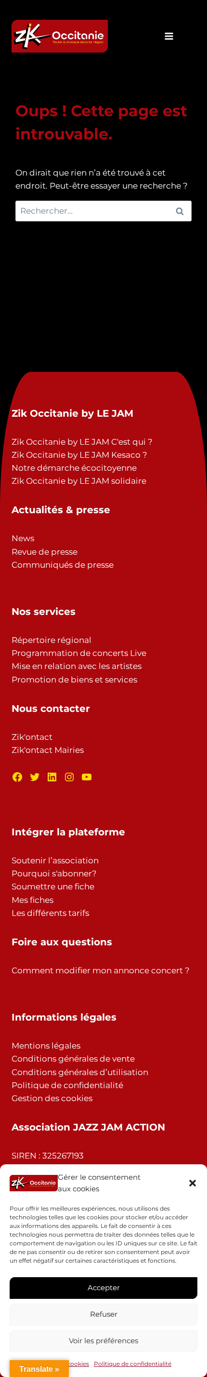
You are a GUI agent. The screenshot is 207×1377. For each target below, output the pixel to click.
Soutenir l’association (55, 860)
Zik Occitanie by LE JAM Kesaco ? (79, 455)
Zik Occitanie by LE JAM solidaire (79, 481)
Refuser (103, 1314)
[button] (192, 1183)
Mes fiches (32, 900)
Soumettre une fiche (53, 886)
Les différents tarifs (50, 913)
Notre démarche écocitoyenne (74, 468)
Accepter (104, 1287)
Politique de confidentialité (132, 1363)
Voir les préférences (103, 1340)
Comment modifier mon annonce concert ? (101, 970)
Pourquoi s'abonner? (54, 873)
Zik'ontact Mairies (48, 750)
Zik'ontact (32, 737)
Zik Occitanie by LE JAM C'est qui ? (82, 442)
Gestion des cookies (52, 1098)
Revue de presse (45, 552)
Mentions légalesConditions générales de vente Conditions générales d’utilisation (80, 1059)
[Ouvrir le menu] (169, 35)
